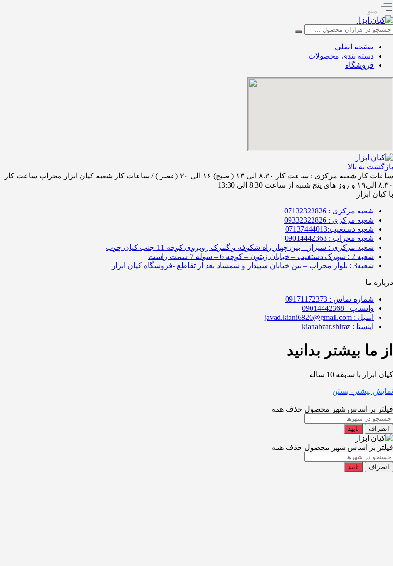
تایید (353, 428)
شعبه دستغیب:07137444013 (329, 229)
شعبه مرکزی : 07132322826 (329, 211)
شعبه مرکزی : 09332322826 (329, 220)
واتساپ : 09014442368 (338, 308)
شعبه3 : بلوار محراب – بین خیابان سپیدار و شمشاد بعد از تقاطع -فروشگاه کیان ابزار (243, 265)
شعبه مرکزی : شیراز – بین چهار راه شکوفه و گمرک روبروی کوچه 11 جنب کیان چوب (240, 247)
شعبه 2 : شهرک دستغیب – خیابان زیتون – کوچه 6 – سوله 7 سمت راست (261, 256)
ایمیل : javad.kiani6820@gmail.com (319, 317)
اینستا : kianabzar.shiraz (338, 326)
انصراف (379, 428)
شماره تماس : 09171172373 (329, 299)
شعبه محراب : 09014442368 (329, 238)
